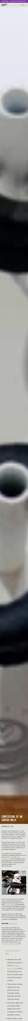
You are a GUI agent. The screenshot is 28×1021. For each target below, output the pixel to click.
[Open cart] (23, 5)
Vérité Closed (9, 904)
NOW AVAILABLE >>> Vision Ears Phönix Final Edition (14, 1)
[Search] (20, 5)
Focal (11, 857)
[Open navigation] (26, 4)
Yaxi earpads (13, 923)
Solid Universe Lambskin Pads (11, 943)
